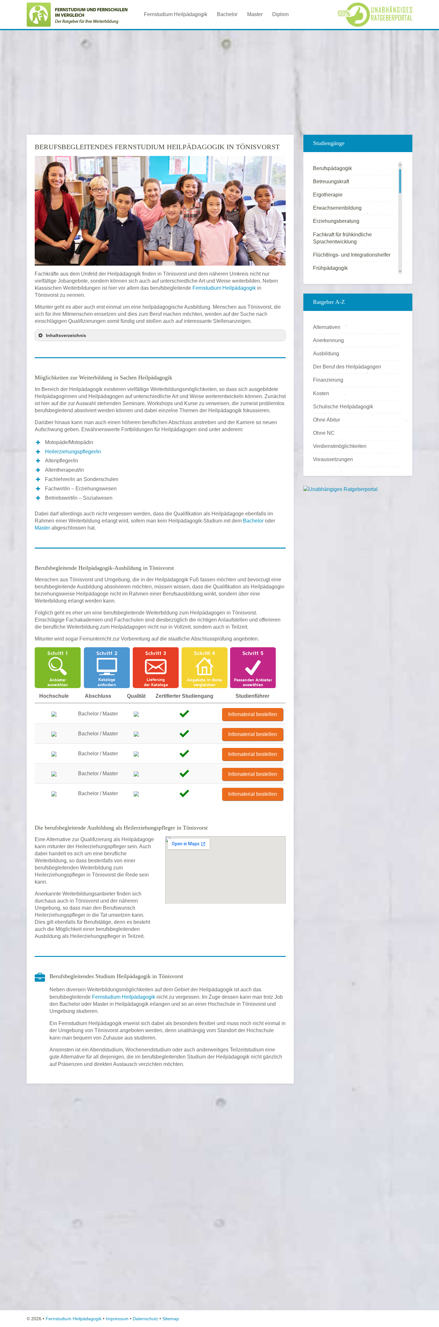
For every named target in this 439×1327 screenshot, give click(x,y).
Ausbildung (326, 353)
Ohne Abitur (326, 420)
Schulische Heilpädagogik (343, 406)
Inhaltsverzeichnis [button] (66, 335)
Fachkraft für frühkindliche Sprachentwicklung (342, 238)
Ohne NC (324, 433)
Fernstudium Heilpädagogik (175, 14)
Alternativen (326, 327)
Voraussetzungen (333, 459)
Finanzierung (328, 380)
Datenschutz (145, 1318)
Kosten (321, 393)
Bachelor (227, 14)
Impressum (117, 1318)
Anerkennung (328, 340)
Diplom (280, 14)
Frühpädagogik (330, 268)
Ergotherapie (328, 194)
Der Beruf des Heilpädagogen (347, 366)
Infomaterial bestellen (252, 714)
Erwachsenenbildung (337, 208)
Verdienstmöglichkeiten (339, 446)
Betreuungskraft (331, 181)
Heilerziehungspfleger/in (73, 451)
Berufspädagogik (332, 168)
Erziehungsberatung (336, 221)
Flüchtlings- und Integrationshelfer (351, 255)
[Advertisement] (219, 80)
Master (255, 14)
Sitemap (170, 1318)
